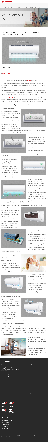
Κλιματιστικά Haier (5, 384)
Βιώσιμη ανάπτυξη (5, 376)
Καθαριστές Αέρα (28, 376)
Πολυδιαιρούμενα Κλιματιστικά (31, 368)
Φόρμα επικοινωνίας (6, 380)
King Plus (29, 80)
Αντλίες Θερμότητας (29, 364)
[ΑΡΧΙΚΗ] (3, 6)
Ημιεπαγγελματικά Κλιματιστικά (31, 370)
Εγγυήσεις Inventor (5, 428)
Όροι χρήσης (17, 435)
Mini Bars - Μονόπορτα (29, 378)
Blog (2, 430)
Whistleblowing (32, 435)
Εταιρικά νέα (5, 75)
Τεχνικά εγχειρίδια (5, 424)
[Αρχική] (7, 2)
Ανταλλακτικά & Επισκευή (7, 420)
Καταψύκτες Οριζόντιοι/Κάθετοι (31, 385)
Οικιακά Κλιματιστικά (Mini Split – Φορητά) (33, 366)
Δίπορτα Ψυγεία (28, 382)
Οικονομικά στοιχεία (6, 374)
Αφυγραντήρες (28, 374)
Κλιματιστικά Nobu (5, 386)
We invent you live (6, 73)
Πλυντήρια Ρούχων (28, 391)
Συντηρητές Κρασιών (29, 380)
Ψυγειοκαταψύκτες (29, 384)
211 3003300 (16, 367)
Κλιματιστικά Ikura (5, 388)
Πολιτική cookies (5, 436)
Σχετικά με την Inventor (6, 372)
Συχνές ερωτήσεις (5, 422)
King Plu (11, 97)
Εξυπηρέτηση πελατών (6, 378)
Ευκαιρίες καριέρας (5, 382)
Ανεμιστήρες (27, 387)
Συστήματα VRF (28, 372)
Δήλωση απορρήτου (24, 435)
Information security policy (13, 436)
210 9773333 (17, 369)
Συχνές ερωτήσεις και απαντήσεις (9, 72)
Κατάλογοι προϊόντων (6, 426)
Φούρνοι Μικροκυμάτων (30, 389)
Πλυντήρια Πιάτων (28, 393)
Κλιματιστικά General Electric (8, 390)
